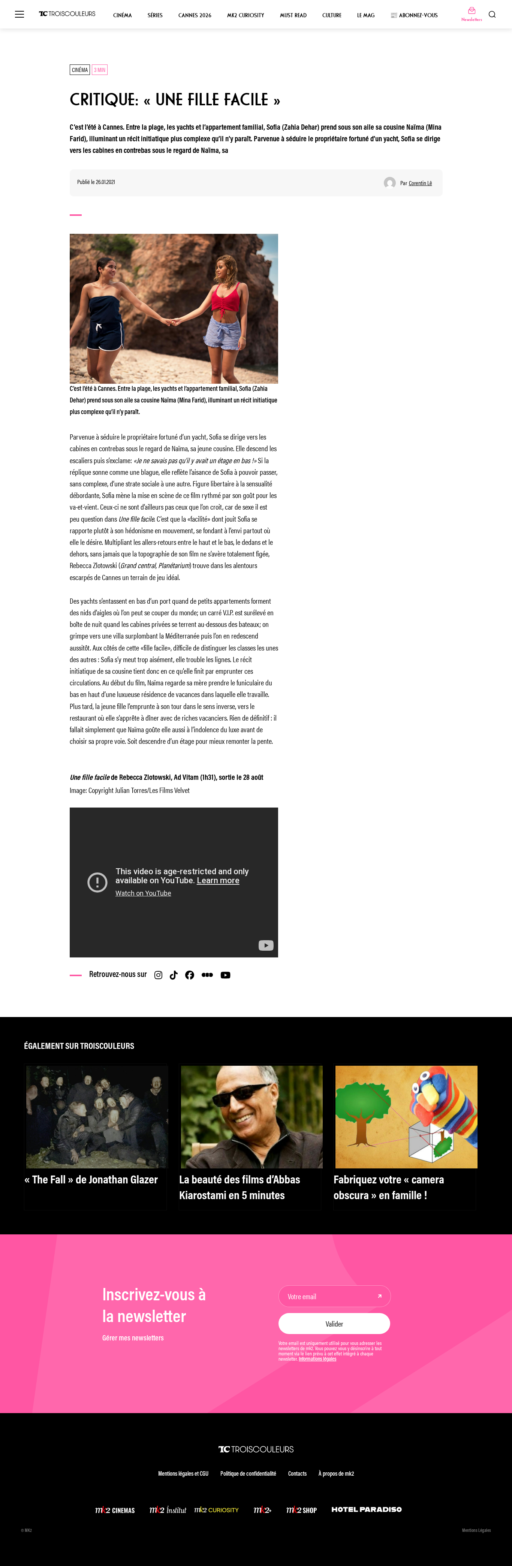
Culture (331, 15)
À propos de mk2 (336, 1474)
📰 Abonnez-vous (414, 15)
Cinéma (122, 15)
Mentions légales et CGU (183, 1474)
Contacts (297, 1474)
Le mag (365, 15)
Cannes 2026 (194, 15)
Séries (155, 15)
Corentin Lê (420, 183)
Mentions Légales (476, 1531)
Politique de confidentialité (248, 1474)
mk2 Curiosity (245, 15)
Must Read (293, 15)
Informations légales (317, 1359)
